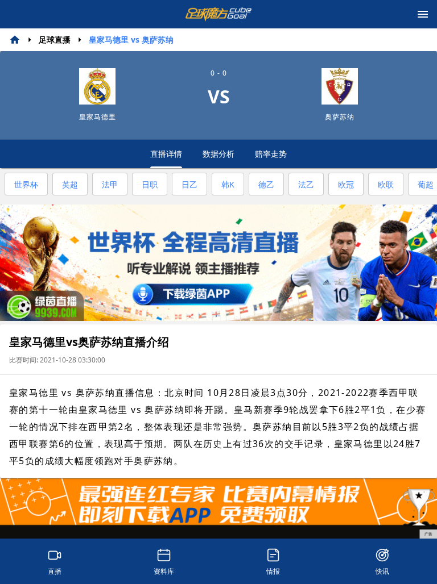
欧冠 (346, 184)
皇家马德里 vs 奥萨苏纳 (131, 39)
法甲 (110, 184)
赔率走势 (271, 153)
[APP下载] (218, 508)
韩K (227, 184)
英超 (70, 184)
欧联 (386, 184)
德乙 (266, 184)
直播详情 (166, 153)
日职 (150, 184)
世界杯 (26, 184)
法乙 (306, 184)
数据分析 (218, 153)
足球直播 (55, 39)
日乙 (189, 184)
